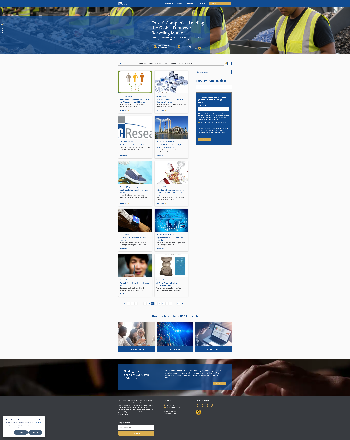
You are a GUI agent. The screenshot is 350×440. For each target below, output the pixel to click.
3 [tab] (2, 28)
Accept (21, 432)
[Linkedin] (197, 406)
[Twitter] (207, 406)
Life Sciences (129, 63)
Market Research (185, 63)
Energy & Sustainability (158, 63)
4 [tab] (2, 30)
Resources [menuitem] (190, 3)
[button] (229, 3)
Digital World (142, 63)
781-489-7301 (171, 405)
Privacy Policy (38, 422)
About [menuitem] (201, 3)
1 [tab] (2, 24)
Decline (35, 432)
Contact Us (219, 383)
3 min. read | (123, 96)
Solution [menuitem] (179, 3)
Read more (193, 48)
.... (140, 303)
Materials (172, 63)
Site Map (176, 413)
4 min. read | (159, 187)
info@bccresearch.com (173, 407)
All (121, 63)
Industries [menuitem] (168, 3)
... (174, 303)
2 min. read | (159, 96)
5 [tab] (2, 32)
